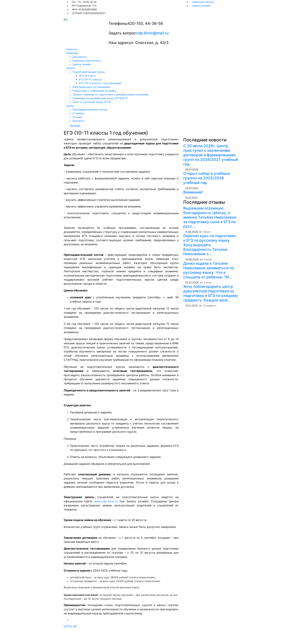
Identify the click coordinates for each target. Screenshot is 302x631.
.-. (106, 501)
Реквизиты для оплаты (87, 60)
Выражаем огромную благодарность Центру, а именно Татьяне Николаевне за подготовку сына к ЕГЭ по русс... (209, 217)
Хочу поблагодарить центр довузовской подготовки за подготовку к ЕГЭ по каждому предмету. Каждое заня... (210, 293)
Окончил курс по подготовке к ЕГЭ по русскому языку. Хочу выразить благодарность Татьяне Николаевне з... (209, 245)
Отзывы (77, 117)
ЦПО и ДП (70, 626)
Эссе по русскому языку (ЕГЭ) (92, 102)
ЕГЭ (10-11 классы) (90, 79)
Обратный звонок (202, 1)
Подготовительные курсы (89, 71)
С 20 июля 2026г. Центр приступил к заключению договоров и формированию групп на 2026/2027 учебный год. (210, 155)
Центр (70, 105)
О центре (78, 113)
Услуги (70, 68)
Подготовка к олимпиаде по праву (94, 90)
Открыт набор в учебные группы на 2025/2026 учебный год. (206, 178)
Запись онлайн (201, 5)
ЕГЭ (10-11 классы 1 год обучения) (100, 83)
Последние (204, 139)
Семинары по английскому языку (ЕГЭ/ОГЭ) (100, 98)
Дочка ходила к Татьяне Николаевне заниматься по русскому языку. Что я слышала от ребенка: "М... (208, 270)
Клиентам (72, 53)
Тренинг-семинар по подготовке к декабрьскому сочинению (111, 94)
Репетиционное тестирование (91, 87)
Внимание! (193, 192)
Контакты (78, 120)
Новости (71, 49)
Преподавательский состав (90, 109)
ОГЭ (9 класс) (87, 75)
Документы (80, 56)
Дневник (75, 125)
